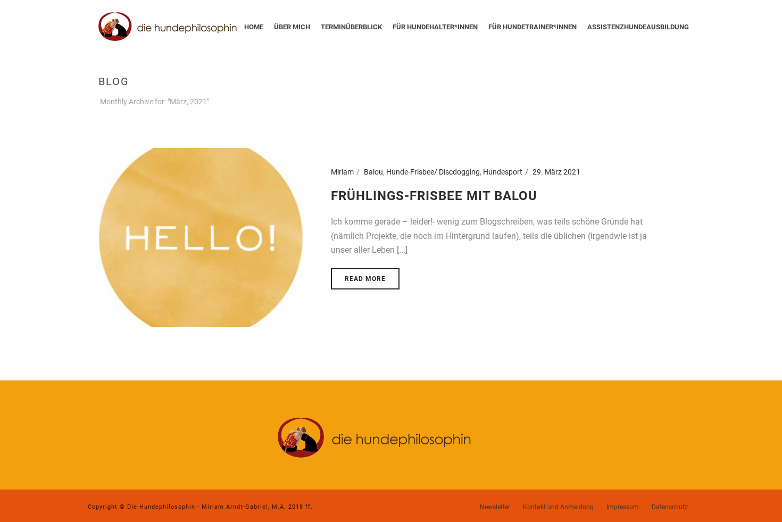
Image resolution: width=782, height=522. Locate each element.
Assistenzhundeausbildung (638, 27)
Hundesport (502, 172)
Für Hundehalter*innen (435, 27)
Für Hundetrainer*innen (532, 27)
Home (253, 27)
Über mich (292, 27)
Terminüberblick (351, 27)
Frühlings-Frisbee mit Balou (434, 195)
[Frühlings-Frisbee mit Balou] (200, 237)
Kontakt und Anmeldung (558, 507)
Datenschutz (670, 507)
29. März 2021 (556, 172)
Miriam (342, 172)
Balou (373, 172)
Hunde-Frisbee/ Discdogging (433, 172)
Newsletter (495, 507)
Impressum (622, 507)
